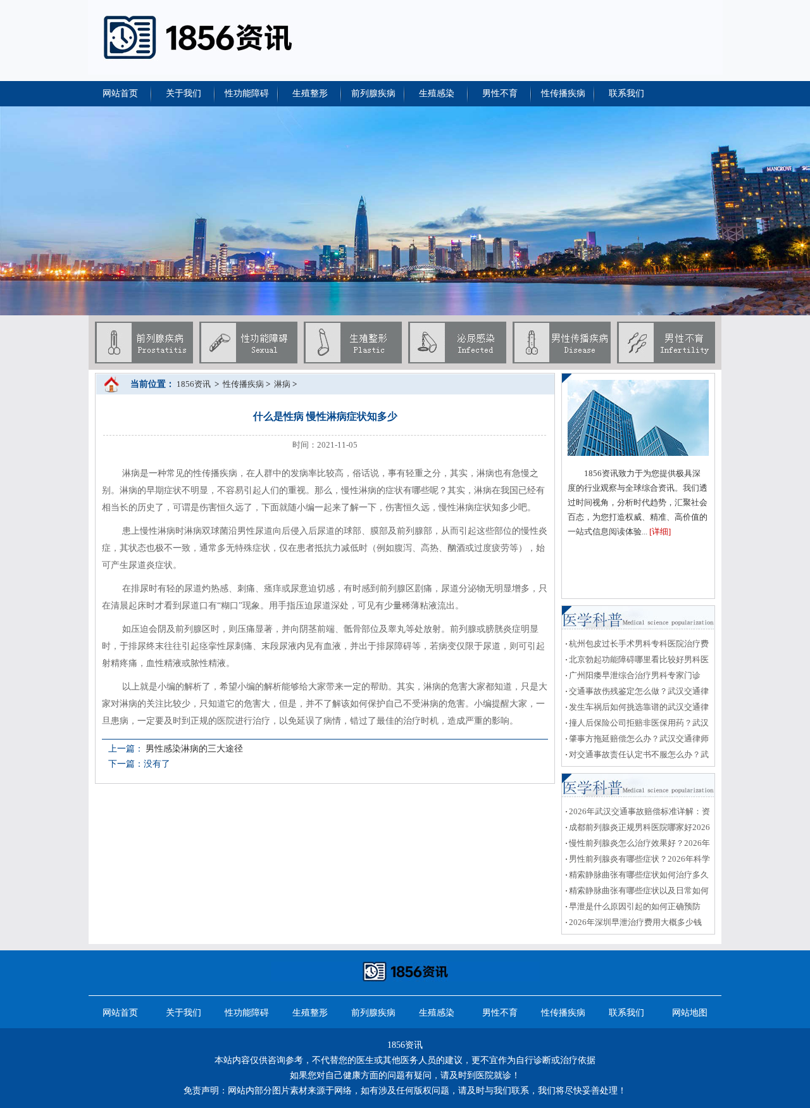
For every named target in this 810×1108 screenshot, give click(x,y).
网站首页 (120, 93)
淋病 (282, 384)
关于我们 (183, 93)
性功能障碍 (247, 93)
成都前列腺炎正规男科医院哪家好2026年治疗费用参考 (638, 828)
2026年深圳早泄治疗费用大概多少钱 (635, 922)
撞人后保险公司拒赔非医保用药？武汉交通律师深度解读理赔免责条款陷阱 (637, 724)
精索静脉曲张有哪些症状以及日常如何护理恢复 (637, 892)
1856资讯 (194, 384)
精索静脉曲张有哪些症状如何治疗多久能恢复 (637, 876)
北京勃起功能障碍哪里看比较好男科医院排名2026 (637, 661)
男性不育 (500, 93)
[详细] (660, 531)
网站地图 (689, 1012)
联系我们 (626, 93)
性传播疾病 (563, 93)
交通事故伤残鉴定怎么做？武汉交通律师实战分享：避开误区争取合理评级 (637, 692)
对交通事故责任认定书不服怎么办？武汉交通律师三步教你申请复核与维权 (637, 756)
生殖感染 (436, 93)
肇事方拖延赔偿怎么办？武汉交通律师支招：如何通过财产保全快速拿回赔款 (637, 740)
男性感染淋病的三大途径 (194, 748)
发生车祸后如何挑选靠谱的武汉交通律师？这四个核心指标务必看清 (637, 708)
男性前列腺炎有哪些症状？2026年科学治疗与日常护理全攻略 (638, 860)
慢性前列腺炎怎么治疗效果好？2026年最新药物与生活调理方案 (638, 844)
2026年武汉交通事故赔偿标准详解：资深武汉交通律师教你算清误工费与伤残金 (638, 813)
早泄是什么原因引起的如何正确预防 (635, 906)
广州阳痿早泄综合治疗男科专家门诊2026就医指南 (633, 676)
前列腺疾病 (373, 93)
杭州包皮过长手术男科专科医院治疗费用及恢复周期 (637, 645)
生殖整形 (310, 93)
